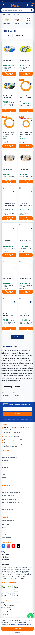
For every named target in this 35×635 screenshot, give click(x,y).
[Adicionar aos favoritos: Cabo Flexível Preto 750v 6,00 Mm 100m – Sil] (14, 84)
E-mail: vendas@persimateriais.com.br (15, 440)
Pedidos (4, 527)
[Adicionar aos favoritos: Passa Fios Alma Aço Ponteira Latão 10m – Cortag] (31, 121)
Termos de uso (6, 513)
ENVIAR (17, 414)
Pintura (3, 477)
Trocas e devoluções (8, 531)
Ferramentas (5, 471)
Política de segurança (8, 506)
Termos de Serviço (21, 419)
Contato (4, 534)
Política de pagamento (8, 499)
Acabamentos (5, 453)
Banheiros (4, 464)
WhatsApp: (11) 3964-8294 (12, 432)
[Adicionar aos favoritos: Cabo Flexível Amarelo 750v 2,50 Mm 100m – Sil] (31, 47)
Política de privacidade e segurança (13, 502)
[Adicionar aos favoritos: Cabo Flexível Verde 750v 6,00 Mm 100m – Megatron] (14, 192)
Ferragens (4, 467)
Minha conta (5, 524)
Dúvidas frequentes (7, 495)
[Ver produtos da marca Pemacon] (17, 394)
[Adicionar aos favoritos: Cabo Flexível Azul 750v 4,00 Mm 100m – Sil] (14, 47)
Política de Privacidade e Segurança (19, 624)
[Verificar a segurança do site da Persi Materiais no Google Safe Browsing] (6, 611)
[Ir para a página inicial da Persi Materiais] (15, 5)
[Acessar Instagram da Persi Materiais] (8, 546)
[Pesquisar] (31, 10)
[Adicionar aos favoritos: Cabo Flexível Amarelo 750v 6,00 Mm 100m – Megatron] (14, 228)
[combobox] (15, 10)
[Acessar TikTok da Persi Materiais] (18, 546)
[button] (16, 25)
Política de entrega (7, 509)
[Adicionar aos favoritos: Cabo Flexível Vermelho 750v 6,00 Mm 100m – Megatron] (31, 192)
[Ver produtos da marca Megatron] (6, 394)
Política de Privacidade (8, 419)
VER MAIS (17, 337)
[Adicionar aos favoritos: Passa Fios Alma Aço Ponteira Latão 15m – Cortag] (14, 121)
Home (3, 14)
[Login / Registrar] (27, 5)
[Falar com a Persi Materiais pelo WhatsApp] (30, 616)
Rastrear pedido (6, 537)
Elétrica (9, 14)
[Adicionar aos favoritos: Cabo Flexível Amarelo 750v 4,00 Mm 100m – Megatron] (31, 265)
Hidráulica (4, 460)
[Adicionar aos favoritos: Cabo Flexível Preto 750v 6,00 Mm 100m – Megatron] (31, 228)
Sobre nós (4, 489)
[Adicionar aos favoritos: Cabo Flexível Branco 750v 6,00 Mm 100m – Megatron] (14, 265)
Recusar (17, 632)
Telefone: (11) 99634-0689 (12, 436)
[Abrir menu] (3, 5)
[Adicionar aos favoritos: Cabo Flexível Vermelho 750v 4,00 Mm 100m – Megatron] (14, 302)
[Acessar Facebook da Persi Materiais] (3, 546)
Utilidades (4, 481)
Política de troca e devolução (10, 492)
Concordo (17, 629)
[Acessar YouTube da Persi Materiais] (13, 546)
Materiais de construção (9, 457)
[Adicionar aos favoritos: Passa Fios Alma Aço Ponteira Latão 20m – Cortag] (31, 84)
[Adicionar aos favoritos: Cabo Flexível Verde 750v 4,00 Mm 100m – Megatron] (31, 302)
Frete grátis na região (8, 520)
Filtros (9, 36)
